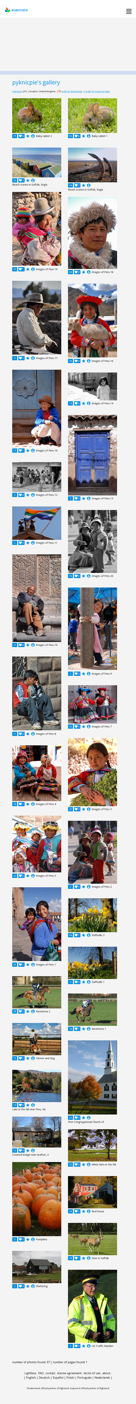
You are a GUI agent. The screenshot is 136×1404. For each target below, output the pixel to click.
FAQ (41, 1373)
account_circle (33, 136)
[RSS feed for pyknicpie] (59, 91)
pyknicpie (17, 91)
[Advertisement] (68, 44)
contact (50, 1373)
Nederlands (102, 1378)
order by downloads (72, 91)
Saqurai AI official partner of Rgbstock (89, 1388)
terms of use (92, 1373)
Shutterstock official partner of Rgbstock (48, 1388)
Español (58, 1378)
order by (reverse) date (97, 91)
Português (84, 1378)
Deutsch (44, 1378)
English (31, 1378)
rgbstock (20, 10)
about (106, 1373)
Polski (70, 1378)
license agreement (69, 1373)
